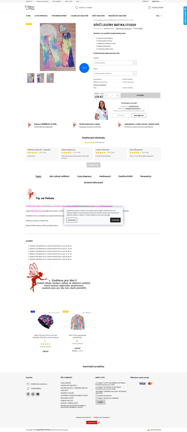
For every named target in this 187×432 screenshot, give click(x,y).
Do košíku (140, 95)
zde (108, 215)
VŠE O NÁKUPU (57, 1)
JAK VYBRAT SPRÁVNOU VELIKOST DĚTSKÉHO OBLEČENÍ (111, 392)
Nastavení (71, 220)
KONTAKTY (29, 1)
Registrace (155, 1)
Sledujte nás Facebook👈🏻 (84, 417)
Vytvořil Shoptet (155, 430)
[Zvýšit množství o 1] (117, 95)
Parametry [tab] (145, 176)
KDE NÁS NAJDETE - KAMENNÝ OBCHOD (74, 388)
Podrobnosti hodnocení (124, 28)
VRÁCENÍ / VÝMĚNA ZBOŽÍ (69, 403)
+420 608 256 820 (133, 106)
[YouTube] (38, 394)
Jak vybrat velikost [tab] (59, 176)
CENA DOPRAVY (66, 383)
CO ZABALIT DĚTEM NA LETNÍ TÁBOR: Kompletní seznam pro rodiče (108, 388)
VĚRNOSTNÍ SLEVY (67, 401)
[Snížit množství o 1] (107, 95)
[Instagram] (33, 394)
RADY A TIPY (68, 1)
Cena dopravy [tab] (84, 176)
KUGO (141, 28)
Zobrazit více (93, 165)
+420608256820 (36, 388)
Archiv (100, 402)
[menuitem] (28, 16)
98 (77, 341)
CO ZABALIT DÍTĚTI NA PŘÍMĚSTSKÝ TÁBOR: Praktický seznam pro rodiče (110, 384)
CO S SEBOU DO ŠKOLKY (104, 396)
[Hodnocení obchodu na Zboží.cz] (93, 422)
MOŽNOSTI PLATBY (67, 393)
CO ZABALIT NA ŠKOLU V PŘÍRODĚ (107, 398)
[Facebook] (28, 394)
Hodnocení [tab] (105, 176)
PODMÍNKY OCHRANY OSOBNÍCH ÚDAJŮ (74, 396)
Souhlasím (115, 220)
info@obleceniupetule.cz (133, 108)
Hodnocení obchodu (42, 1)
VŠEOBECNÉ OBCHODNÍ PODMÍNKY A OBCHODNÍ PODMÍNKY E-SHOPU (73, 406)
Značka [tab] (125, 176)
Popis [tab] (38, 176)
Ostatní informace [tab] (93, 182)
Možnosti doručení (100, 85)
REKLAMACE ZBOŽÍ (67, 398)
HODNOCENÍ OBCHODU (69, 385)
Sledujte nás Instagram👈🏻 (102, 417)
